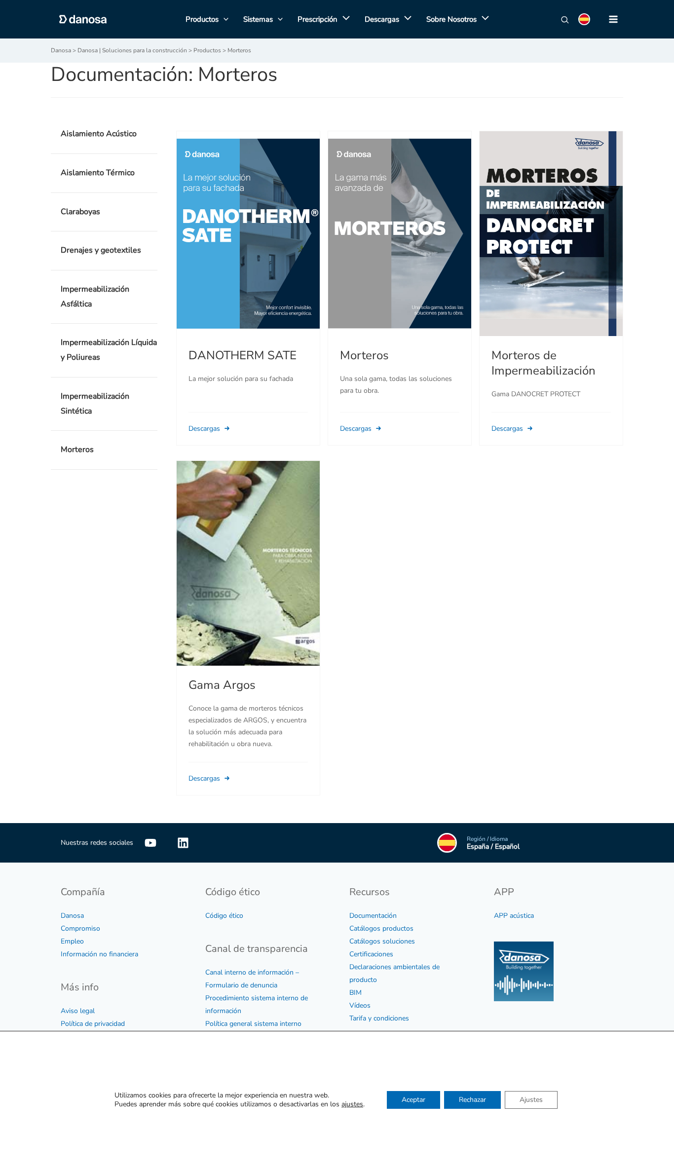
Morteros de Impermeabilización (543, 362)
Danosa (72, 915)
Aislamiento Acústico (99, 133)
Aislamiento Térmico (98, 172)
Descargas (205, 428)
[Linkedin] (183, 842)
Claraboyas (80, 211)
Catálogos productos (381, 928)
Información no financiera (99, 954)
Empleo (72, 941)
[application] (343, 19)
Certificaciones (371, 954)
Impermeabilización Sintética (95, 403)
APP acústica (514, 915)
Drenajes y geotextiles (101, 250)
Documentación (373, 915)
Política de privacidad (93, 1023)
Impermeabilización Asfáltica (95, 296)
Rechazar (472, 1100)
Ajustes (531, 1100)
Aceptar (413, 1100)
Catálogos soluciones (382, 941)
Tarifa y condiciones (379, 1018)
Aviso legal (78, 1011)
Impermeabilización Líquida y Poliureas (109, 350)
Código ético (224, 915)
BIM (355, 992)
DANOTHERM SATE (242, 355)
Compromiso (80, 928)
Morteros (77, 449)
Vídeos (360, 1005)
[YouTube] (150, 842)
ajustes (352, 1104)
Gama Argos (222, 685)
